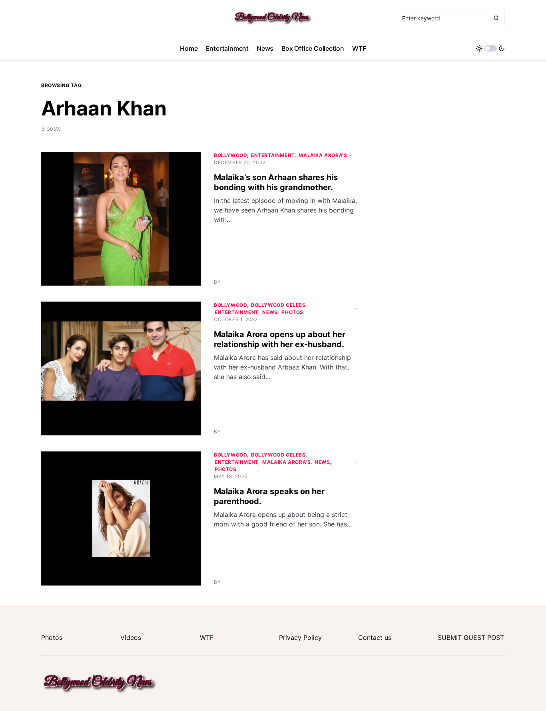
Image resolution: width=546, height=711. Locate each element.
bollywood (230, 155)
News (269, 312)
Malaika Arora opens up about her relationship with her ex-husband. (279, 339)
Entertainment (273, 155)
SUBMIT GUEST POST (471, 637)
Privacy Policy (300, 637)
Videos (130, 637)
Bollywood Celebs (278, 305)
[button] (490, 48)
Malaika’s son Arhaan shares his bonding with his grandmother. (276, 182)
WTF (206, 637)
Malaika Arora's (323, 155)
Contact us (374, 637)
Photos (292, 312)
